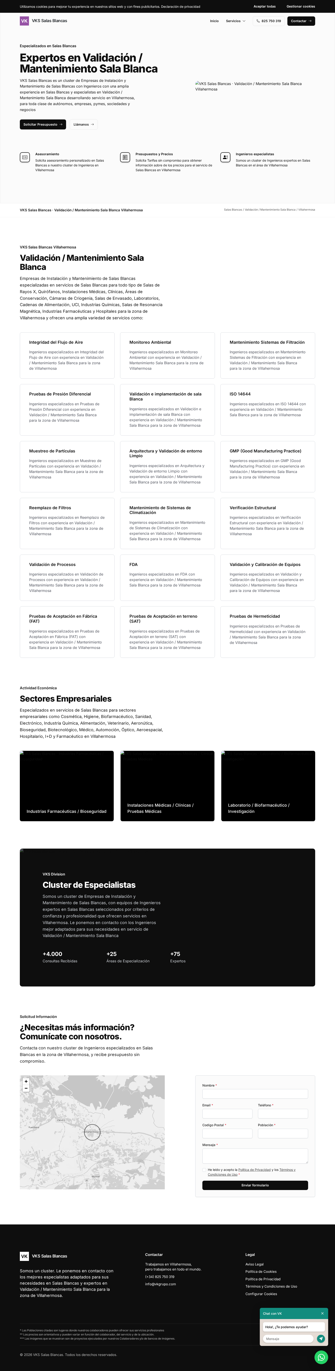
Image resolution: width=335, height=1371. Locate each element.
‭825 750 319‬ (271, 21)
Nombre (209, 1085)
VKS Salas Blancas (49, 20)
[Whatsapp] (321, 1357)
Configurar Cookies (261, 1294)
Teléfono (265, 1105)
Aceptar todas (265, 6)
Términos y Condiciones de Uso (271, 1286)
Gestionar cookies (301, 6)
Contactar (299, 21)
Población (267, 1125)
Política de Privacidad (254, 1170)
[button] (92, 1132)
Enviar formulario (255, 1185)
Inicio (214, 21)
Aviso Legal (254, 1264)
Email (207, 1105)
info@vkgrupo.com (160, 1284)
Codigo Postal (214, 1125)
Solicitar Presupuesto (40, 124)
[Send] (321, 1339)
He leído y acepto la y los (252, 1172)
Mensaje (210, 1145)
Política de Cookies (261, 1271)
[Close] (322, 1313)
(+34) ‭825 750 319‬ (159, 1277)
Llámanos (81, 124)
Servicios (233, 21)
